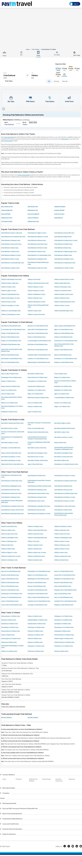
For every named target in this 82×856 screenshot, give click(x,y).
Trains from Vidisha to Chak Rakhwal (13, 706)
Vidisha (25, 124)
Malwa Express (8, 120)
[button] (64, 75)
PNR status (64, 139)
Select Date (33, 122)
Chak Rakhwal (9, 124)
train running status (6, 140)
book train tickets (9, 137)
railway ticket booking (24, 175)
